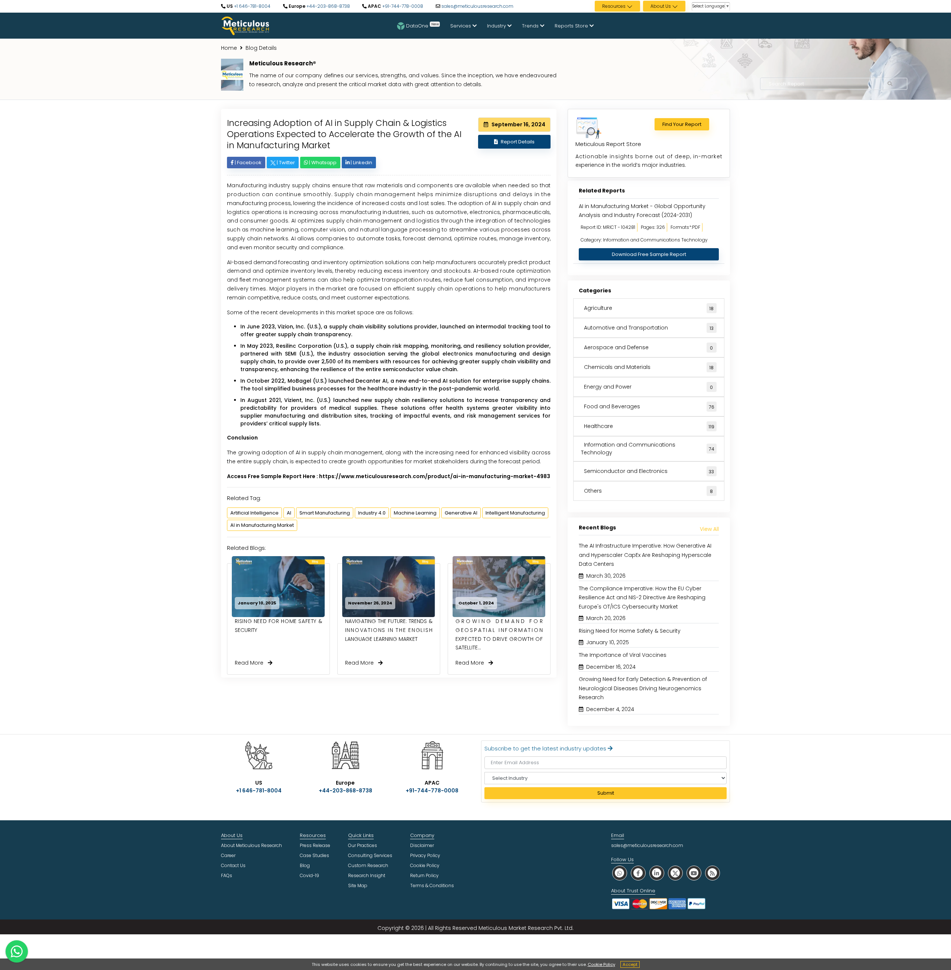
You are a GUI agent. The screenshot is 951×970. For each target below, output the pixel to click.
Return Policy (424, 875)
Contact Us (233, 865)
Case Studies (314, 855)
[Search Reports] (890, 84)
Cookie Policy (601, 964)
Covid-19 (309, 875)
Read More (251, 662)
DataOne (422, 25)
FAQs (226, 875)
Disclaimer (422, 845)
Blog (305, 865)
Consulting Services (370, 855)
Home (229, 48)
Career (228, 855)
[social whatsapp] (620, 872)
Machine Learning (415, 512)
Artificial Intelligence (254, 512)
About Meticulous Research (251, 845)
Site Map (357, 885)
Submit (605, 793)
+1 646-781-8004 (251, 6)
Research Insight (366, 875)
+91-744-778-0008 (402, 6)
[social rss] (712, 872)
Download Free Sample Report (649, 254)
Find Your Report (681, 124)
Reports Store (572, 25)
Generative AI (461, 512)
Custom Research (368, 865)
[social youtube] (694, 872)
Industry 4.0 (372, 512)
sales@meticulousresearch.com (477, 6)
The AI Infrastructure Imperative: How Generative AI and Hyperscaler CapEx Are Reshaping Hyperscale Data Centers (645, 555)
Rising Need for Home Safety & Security (630, 631)
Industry (497, 25)
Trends (531, 25)
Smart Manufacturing (324, 512)
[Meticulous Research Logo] (245, 25)
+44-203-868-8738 (327, 6)
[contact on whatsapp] (17, 951)
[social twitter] (675, 872)
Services (461, 25)
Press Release (315, 845)
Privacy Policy (425, 855)
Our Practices (362, 845)
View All (709, 529)
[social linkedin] (657, 872)
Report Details (518, 141)
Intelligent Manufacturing (515, 512)
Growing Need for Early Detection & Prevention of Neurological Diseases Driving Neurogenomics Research (643, 688)
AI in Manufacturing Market (262, 525)
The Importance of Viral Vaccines (622, 655)
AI (289, 512)
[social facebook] (638, 872)
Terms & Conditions (432, 885)
